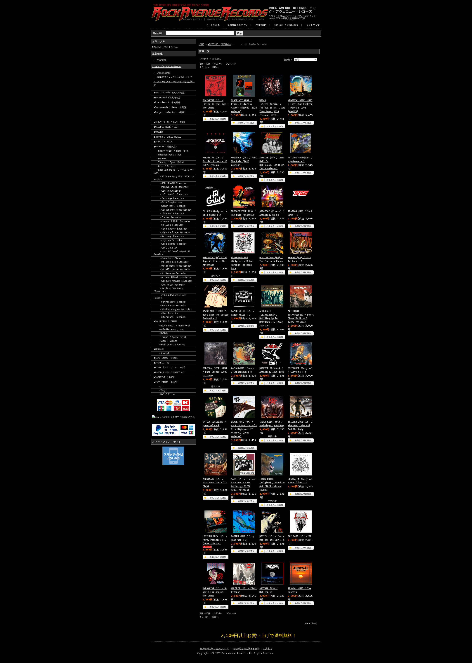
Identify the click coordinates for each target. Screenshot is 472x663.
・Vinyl (160, 390)
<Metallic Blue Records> (172, 269)
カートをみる (213, 25)
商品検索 (157, 33)
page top (310, 623)
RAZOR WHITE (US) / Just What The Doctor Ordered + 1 (215, 315)
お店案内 (267, 648)
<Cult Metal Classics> (171, 194)
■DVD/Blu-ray (161, 362)
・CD (158, 386)
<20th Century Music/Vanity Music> (174, 178)
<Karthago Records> (169, 236)
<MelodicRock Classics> (171, 262)
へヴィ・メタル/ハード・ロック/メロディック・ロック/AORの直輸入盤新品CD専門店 (293, 17)
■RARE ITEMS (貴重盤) (166, 357)
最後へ (215, 67)
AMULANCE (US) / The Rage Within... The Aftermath (215, 261)
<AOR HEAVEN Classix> (170, 183)
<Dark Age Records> (169, 198)
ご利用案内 (260, 25)
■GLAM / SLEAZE (163, 141)
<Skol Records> (166, 313)
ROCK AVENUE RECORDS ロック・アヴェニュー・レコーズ (292, 9)
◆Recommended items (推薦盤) (171, 107)
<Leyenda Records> (168, 240)
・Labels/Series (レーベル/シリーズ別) (174, 171)
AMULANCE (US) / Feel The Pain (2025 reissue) (244, 161)
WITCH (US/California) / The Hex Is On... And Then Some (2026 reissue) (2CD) (272, 107)
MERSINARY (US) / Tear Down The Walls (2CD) (215, 483)
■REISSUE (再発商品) (165, 146)
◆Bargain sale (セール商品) (169, 112)
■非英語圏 (159, 349)
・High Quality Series (169, 344)
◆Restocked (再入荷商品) (168, 97)
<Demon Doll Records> (170, 206)
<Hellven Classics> (169, 225)
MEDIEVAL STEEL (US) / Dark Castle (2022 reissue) (215, 372)
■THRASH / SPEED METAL (167, 137)
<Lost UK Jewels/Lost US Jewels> (172, 253)
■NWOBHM (158, 132)
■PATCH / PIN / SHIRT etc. (170, 372)
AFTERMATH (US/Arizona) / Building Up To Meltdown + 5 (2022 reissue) (271, 318)
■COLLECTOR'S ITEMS (165, 321)
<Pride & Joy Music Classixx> (169, 290)
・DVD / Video (164, 394)
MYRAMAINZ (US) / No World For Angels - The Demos (215, 592)
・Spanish (161, 353)
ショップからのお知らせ (166, 66)
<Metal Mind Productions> (172, 266)
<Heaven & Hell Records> (172, 221)
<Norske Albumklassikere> (172, 277)
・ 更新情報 (160, 60)
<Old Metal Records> (169, 285)
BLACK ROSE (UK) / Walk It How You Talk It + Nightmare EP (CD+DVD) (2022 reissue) (244, 429)
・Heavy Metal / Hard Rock (171, 151)
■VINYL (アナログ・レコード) (169, 367)
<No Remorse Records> (170, 273)
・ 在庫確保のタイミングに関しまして (173, 77)
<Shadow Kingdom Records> (172, 309)
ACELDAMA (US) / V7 (299, 536)
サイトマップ (313, 25)
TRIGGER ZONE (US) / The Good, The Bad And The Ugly (300, 426)
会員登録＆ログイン (237, 25)
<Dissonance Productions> (172, 210)
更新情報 (157, 53)
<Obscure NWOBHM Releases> (173, 281)
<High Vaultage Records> (172, 232)
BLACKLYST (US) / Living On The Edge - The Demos (215, 104)
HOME (201, 44)
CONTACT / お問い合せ (286, 25)
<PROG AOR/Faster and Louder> (170, 296)
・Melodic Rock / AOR (167, 154)
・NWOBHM (160, 158)
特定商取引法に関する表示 (246, 648)
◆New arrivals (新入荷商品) (169, 92)
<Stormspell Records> (170, 317)
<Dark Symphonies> (168, 202)
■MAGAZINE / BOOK (164, 377)
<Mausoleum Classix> (169, 258)
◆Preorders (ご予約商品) (168, 102)
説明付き (204, 59)
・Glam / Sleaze (164, 166)
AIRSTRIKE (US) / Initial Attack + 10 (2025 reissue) (215, 161)
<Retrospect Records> (170, 302)
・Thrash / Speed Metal (169, 162)
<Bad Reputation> (167, 191)
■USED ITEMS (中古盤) (166, 382)
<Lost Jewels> (165, 247)
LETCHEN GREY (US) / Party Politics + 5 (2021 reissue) (215, 540)
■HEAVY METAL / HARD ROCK (169, 122)
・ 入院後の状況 (162, 72)
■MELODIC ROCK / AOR (166, 127)
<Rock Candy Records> (170, 305)
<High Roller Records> (171, 229)
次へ (207, 67)
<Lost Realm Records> (170, 244)
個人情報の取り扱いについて (214, 648)
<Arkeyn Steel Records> (171, 187)
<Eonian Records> (167, 217)
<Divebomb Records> (169, 213)
